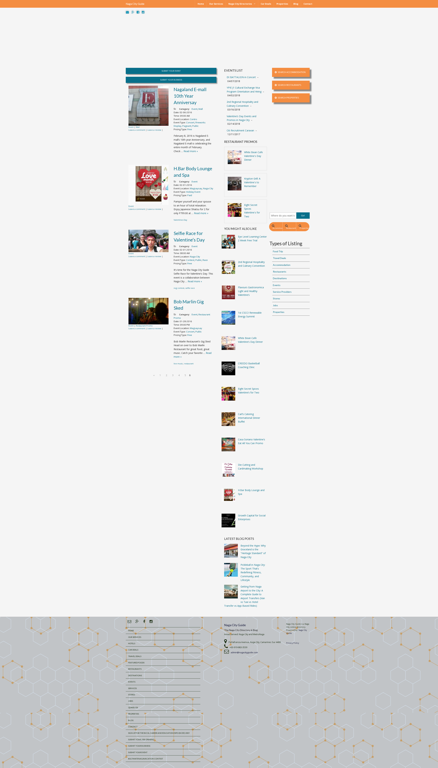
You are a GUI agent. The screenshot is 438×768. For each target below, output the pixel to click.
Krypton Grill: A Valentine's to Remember (252, 182)
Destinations (280, 278)
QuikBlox (133, 707)
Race (205, 260)
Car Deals (266, 3)
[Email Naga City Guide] (127, 12)
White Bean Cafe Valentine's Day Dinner (253, 156)
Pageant (186, 125)
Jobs (275, 305)
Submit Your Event (137, 752)
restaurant (189, 363)
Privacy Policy (292, 643)
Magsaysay (196, 188)
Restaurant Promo (144, 325)
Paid (189, 195)
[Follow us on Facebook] (138, 12)
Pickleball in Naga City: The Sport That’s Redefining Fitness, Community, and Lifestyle (253, 572)
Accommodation (277, 228)
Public (195, 125)
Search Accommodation (291, 72)
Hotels (131, 643)
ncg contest (179, 288)
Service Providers (282, 291)
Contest (190, 260)
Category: (184, 109)
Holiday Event (193, 191)
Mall (138, 127)
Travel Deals (279, 258)
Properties (282, 3)
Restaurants (291, 228)
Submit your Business (139, 746)
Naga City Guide (135, 3)
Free (189, 129)
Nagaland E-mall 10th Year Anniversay (190, 95)
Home (201, 3)
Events (276, 285)
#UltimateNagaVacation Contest (145, 759)
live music (178, 363)
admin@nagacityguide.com (244, 652)
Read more (191, 151)
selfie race (190, 288)
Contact (308, 3)
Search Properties (288, 97)
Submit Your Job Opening (141, 739)
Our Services (216, 3)
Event (131, 127)
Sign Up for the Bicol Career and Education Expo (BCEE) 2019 (158, 733)
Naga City (208, 188)
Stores (276, 298)
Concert (190, 122)
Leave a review (154, 130)
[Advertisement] (219, 41)
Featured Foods (136, 662)
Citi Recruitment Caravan (240, 130)
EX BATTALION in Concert (241, 77)
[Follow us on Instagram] (143, 12)
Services (132, 688)
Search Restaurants (289, 85)
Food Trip (278, 251)
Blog (295, 3)
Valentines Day (180, 220)
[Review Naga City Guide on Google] (133, 12)
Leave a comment (136, 130)
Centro (193, 119)
